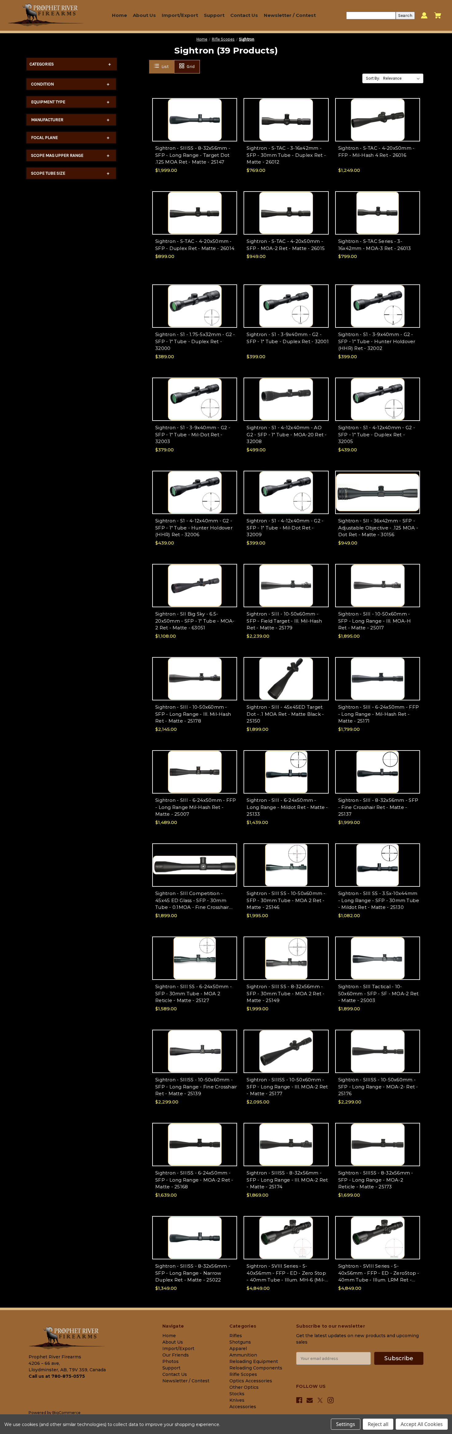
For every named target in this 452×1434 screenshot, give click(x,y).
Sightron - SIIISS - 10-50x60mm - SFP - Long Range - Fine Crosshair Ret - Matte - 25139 (196, 1086)
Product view (195, 125)
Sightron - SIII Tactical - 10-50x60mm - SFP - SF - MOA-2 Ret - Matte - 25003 (378, 993)
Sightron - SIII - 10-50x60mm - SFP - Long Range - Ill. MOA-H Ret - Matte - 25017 (374, 621)
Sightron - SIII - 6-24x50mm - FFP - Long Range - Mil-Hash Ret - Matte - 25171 (378, 714)
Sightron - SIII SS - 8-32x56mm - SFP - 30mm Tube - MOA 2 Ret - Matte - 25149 (285, 993)
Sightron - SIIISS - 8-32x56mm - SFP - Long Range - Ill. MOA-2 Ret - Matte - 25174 (287, 1180)
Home (119, 15)
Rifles (235, 1335)
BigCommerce (66, 1412)
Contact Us (244, 15)
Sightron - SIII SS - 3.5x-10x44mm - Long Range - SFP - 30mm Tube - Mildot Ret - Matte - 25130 (378, 900)
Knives (236, 1400)
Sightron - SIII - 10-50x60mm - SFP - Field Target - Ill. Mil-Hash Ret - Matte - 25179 (284, 621)
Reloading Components (255, 1368)
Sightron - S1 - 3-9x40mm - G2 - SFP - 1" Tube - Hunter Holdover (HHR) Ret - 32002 (376, 341)
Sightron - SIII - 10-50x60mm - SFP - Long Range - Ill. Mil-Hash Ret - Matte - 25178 (193, 714)
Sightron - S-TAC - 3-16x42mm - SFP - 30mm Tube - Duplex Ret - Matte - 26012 (286, 155)
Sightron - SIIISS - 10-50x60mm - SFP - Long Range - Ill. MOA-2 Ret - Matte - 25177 (287, 1086)
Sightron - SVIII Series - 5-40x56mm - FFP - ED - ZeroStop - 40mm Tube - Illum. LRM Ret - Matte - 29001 (378, 1273)
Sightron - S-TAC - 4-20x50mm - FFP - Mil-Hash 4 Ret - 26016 (376, 151)
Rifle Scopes (243, 1374)
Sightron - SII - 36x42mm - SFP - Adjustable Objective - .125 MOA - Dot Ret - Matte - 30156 (378, 527)
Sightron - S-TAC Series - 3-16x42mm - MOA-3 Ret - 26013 (374, 244)
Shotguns (240, 1342)
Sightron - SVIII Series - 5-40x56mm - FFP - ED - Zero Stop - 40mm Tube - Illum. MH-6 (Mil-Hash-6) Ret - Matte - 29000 (286, 1273)
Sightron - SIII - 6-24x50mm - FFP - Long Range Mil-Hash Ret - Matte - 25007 (195, 807)
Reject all (378, 1424)
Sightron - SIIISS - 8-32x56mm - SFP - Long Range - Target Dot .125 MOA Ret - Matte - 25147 (192, 155)
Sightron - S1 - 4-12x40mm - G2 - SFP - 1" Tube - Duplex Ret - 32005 (376, 434)
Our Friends (175, 1355)
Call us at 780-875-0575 (57, 1376)
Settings (345, 1424)
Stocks (236, 1393)
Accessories (242, 1406)
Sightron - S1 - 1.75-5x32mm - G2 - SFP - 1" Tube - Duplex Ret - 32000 (195, 341)
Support (214, 15)
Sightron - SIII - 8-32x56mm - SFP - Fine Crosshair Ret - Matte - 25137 (378, 807)
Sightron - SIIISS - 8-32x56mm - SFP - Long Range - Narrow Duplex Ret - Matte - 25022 (192, 1273)
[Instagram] (330, 1400)
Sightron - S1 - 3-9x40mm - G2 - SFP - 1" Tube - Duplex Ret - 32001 (287, 337)
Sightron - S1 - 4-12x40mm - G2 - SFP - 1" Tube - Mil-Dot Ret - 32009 (285, 527)
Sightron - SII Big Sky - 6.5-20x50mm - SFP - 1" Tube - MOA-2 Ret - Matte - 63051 (195, 621)
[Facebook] (299, 1400)
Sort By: (373, 78)
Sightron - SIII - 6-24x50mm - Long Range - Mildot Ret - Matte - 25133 (287, 807)
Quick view (195, 114)
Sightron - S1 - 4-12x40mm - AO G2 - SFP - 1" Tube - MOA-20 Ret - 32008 (287, 434)
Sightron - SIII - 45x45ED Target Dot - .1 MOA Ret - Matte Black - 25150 (285, 714)
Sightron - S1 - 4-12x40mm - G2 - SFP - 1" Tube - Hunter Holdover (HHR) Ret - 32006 (193, 527)
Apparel (238, 1348)
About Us (144, 15)
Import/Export (180, 15)
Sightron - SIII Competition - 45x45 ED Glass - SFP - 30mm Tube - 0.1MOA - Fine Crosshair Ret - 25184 (192, 900)
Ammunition (243, 1355)
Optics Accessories (250, 1381)
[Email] (310, 1400)
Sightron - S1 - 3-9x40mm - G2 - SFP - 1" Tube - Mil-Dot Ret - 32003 (192, 434)
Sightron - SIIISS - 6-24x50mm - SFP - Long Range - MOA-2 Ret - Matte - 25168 (194, 1180)
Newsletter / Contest (290, 15)
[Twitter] (320, 1400)
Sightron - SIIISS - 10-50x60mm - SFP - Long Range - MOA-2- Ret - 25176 (378, 1086)
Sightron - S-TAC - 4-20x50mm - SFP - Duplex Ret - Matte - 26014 (194, 244)
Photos (170, 1361)
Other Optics (244, 1387)
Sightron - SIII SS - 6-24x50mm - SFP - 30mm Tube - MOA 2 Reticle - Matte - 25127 (193, 993)
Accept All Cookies (422, 1424)
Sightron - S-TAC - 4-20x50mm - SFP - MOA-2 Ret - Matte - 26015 (286, 244)
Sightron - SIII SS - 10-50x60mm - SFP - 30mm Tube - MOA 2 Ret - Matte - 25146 (286, 900)
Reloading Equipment (253, 1361)
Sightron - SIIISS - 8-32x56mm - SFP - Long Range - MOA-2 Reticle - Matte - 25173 (375, 1180)
